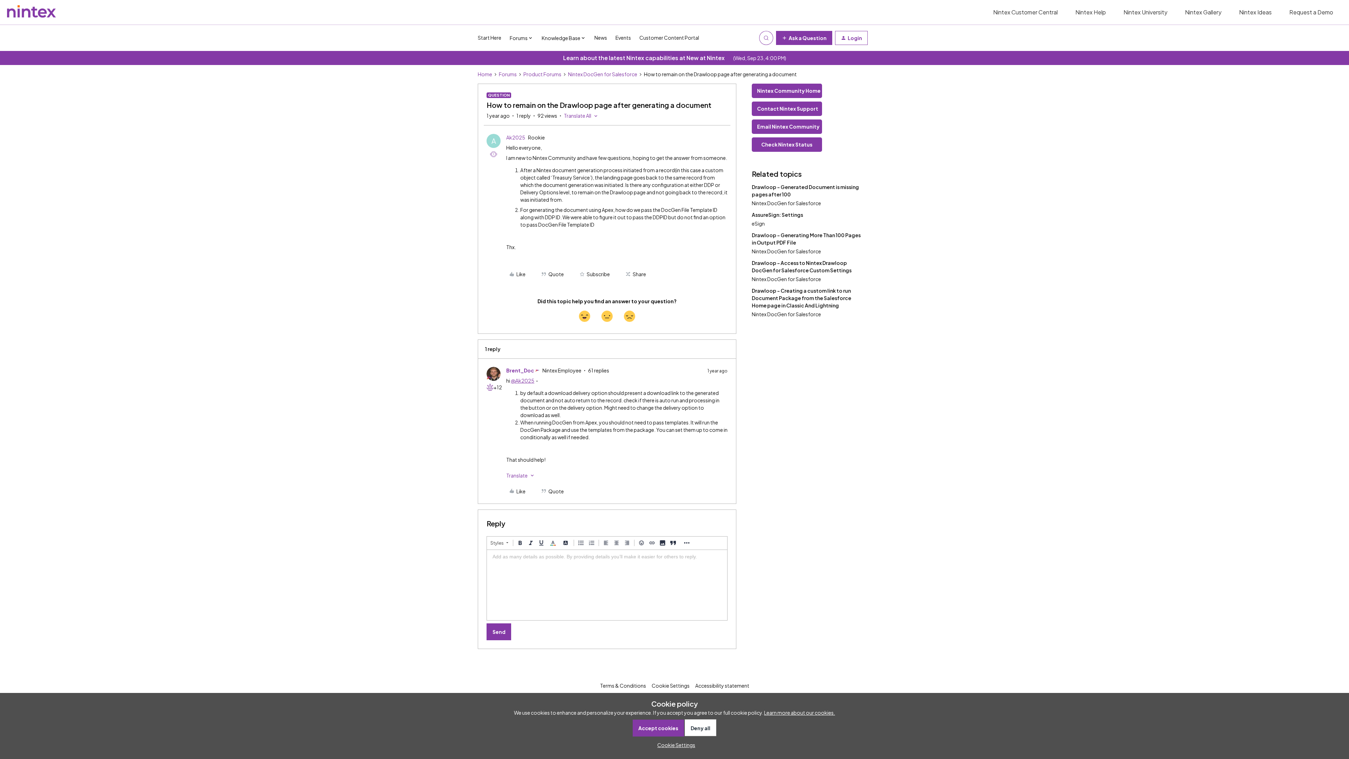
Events (623, 37)
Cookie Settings (671, 685)
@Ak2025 (522, 380)
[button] (804, 38)
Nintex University (1145, 12)
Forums (508, 74)
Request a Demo (1311, 12)
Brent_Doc (520, 370)
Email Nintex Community (788, 126)
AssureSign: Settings (777, 215)
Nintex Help (1090, 12)
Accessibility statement (722, 685)
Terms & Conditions (623, 685)
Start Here (489, 37)
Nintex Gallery (1203, 12)
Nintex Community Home (789, 90)
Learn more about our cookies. (799, 712)
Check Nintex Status (787, 144)
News (600, 37)
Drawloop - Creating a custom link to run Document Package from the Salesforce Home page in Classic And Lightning (801, 298)
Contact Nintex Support (787, 108)
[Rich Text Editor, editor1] (607, 585)
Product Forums (542, 74)
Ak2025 (515, 137)
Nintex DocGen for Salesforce (602, 74)
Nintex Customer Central (1025, 12)
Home (485, 74)
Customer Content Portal (669, 37)
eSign (758, 223)
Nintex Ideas (1255, 12)
